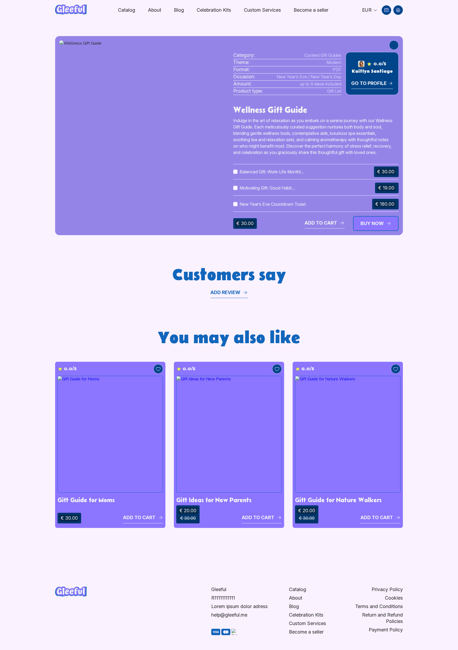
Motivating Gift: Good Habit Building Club (266, 188)
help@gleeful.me (229, 615)
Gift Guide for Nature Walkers (338, 499)
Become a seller (306, 632)
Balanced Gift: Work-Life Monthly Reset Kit (271, 172)
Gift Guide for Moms (86, 499)
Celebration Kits (214, 10)
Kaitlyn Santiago (372, 71)
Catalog (126, 10)
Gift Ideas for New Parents (214, 499)
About (154, 10)
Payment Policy (386, 629)
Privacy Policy (387, 589)
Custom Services (262, 10)
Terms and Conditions (379, 606)
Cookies (394, 598)
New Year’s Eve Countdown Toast (273, 204)
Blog (179, 10)
